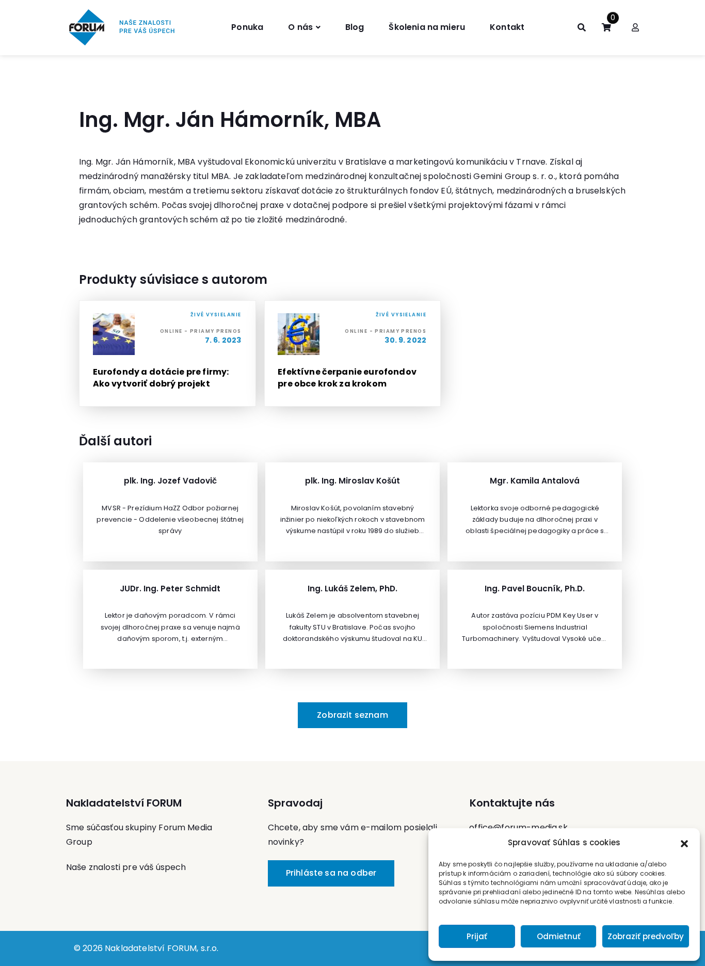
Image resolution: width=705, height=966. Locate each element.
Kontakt (507, 27)
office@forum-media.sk (518, 827)
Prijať (477, 936)
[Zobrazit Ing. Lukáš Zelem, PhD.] (352, 619)
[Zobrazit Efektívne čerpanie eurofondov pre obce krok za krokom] (353, 353)
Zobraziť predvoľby (645, 936)
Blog (354, 27)
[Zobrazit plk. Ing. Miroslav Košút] (352, 511)
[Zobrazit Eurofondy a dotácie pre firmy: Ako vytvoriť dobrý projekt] (167, 353)
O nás (300, 27)
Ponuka (247, 27)
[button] (684, 843)
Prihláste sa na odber (331, 873)
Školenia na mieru (427, 27)
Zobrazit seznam (352, 715)
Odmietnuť (559, 936)
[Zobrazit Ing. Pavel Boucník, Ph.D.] (534, 619)
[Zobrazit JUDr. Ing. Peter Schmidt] (170, 619)
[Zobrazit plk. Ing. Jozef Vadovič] (170, 511)
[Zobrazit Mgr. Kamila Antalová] (534, 511)
